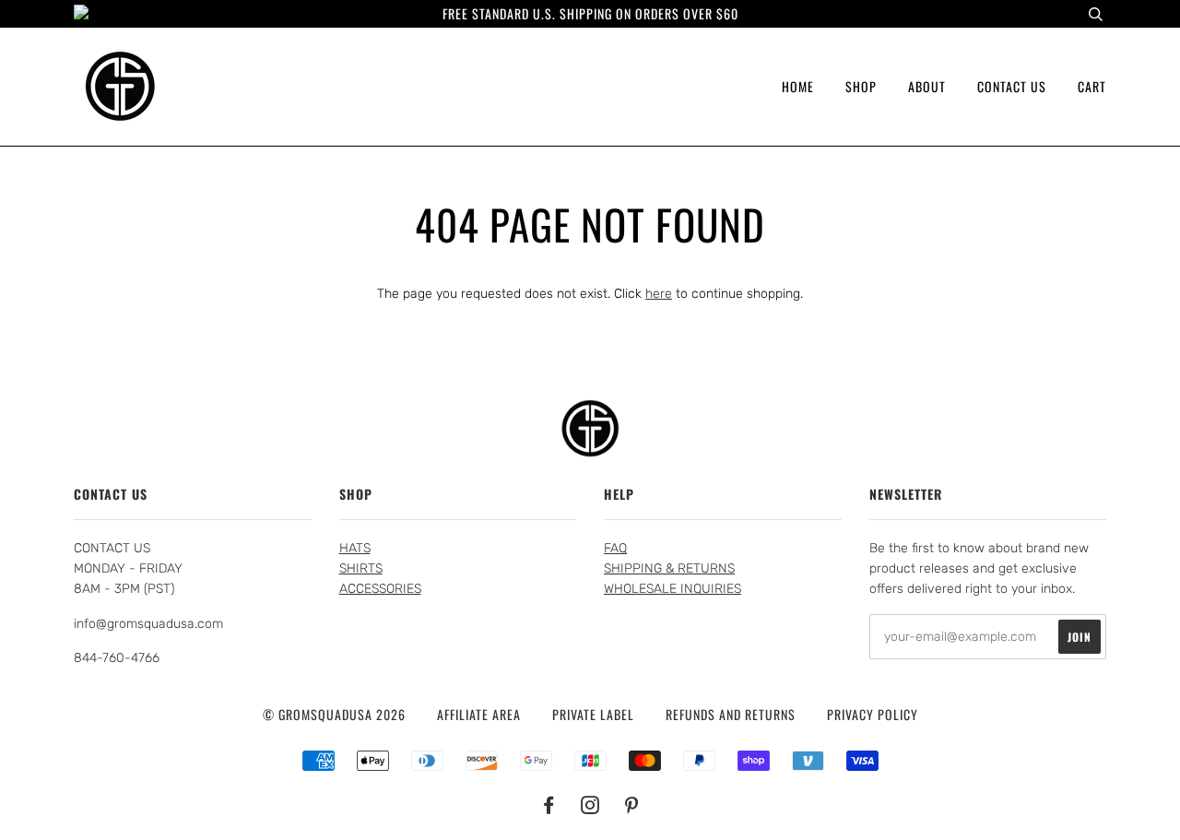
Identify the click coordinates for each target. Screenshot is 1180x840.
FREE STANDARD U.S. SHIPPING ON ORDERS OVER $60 (590, 13)
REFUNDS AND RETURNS (731, 714)
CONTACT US (1011, 86)
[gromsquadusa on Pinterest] (632, 806)
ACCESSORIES (380, 589)
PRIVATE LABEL (593, 714)
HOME (798, 86)
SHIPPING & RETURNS (669, 568)
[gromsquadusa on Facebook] (549, 806)
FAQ (615, 548)
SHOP (861, 86)
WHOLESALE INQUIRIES (672, 589)
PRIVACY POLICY (872, 714)
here (658, 294)
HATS (355, 548)
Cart (1092, 86)
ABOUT (927, 86)
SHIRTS (361, 568)
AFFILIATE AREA (479, 714)
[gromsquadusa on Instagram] (590, 806)
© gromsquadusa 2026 (334, 714)
